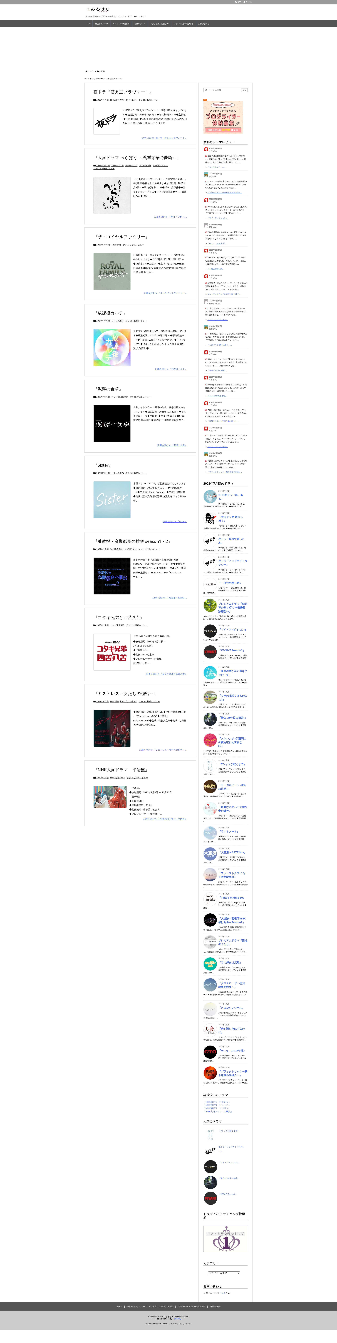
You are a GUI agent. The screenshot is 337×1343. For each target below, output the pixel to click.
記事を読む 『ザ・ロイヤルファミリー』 (165, 293)
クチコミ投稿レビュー (149, 99)
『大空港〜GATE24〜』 (232, 852)
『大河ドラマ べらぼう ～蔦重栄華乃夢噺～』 (137, 157)
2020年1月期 (102, 625)
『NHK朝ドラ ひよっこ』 (217, 1105)
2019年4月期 (102, 701)
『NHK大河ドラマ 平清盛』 (121, 769)
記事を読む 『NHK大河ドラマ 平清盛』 (165, 818)
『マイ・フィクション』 (217, 218)
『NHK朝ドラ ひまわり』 (217, 1101)
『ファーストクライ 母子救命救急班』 (231, 875)
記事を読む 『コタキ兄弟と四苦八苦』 (166, 673)
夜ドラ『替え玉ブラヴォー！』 (123, 92)
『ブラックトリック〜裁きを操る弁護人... (224, 192)
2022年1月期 (102, 549)
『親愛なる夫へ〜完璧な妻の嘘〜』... (223, 421)
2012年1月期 (102, 777)
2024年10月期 (103, 320)
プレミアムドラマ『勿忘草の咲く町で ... (224, 294)
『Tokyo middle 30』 (232, 897)
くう (211, 202)
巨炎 (211, 176)
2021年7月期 (116, 549)
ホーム (91, 71)
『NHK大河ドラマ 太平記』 (218, 1111)
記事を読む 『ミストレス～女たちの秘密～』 (163, 749)
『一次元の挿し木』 (215, 269)
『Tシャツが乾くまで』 (217, 396)
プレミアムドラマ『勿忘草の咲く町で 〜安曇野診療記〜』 (232, 607)
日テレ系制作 (117, 320)
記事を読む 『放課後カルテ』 (171, 369)
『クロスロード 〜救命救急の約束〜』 (231, 985)
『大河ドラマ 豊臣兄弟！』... (219, 345)
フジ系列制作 (130, 549)
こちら (222, 1293)
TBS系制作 (116, 244)
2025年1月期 (145, 165)
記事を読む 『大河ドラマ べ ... (170, 216)
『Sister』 (103, 465)
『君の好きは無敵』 (230, 962)
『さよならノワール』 (216, 167)
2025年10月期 (103, 165)
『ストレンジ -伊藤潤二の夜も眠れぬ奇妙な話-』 (232, 742)
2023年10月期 (103, 396)
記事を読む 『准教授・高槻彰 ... (170, 597)
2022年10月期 (103, 473)
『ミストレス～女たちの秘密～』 (125, 693)
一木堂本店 (177, 1319)
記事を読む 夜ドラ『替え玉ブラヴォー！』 (164, 137)
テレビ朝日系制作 (119, 396)
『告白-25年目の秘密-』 (217, 370)
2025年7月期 (117, 165)
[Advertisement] (168, 47)
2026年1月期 (102, 99)
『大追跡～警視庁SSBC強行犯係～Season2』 (232, 920)
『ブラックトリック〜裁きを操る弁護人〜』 (232, 1073)
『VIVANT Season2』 (231, 650)
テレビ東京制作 (117, 625)
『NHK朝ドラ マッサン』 (217, 1108)
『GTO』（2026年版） (217, 243)
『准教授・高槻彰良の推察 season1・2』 (132, 541)
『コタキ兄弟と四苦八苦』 (119, 617)
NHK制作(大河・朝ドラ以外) (123, 99)
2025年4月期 (131, 165)
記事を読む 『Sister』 (175, 521)
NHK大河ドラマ (160, 165)
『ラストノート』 (228, 831)
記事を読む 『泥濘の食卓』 (172, 445)
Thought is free (184, 1323)
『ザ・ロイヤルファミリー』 (121, 236)
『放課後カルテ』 (110, 313)
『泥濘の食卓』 (108, 389)
